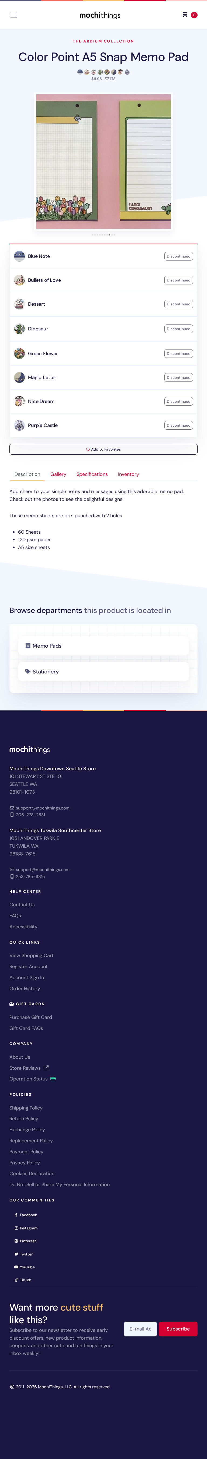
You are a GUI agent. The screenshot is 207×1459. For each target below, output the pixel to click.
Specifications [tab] (92, 474)
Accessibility (23, 926)
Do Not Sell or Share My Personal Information (59, 1184)
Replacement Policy (31, 1140)
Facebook (30, 1214)
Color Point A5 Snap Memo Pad (103, 57)
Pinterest (30, 1240)
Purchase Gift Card (30, 1017)
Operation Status (29, 1079)
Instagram (30, 1227)
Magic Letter (42, 377)
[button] (103, 161)
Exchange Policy (27, 1129)
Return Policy (23, 1118)
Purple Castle (43, 425)
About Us (19, 1057)
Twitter (28, 1254)
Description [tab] (27, 474)
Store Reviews (25, 1068)
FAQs (15, 915)
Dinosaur (38, 329)
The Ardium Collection (103, 41)
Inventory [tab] (128, 474)
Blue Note (39, 256)
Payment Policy (26, 1151)
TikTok (27, 1279)
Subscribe (182, 1328)
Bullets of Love (44, 280)
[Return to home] (100, 15)
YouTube (29, 1266)
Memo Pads (47, 645)
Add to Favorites (105, 449)
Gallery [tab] (58, 474)
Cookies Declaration (31, 1173)
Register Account (28, 966)
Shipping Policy (26, 1108)
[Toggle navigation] (13, 15)
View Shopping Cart (31, 955)
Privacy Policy (24, 1163)
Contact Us (22, 904)
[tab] (92, 235)
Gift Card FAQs (26, 1028)
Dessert (36, 304)
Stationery (46, 671)
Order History (24, 988)
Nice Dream (41, 401)
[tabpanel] (103, 519)
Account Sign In (26, 977)
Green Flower (43, 353)
